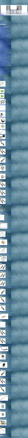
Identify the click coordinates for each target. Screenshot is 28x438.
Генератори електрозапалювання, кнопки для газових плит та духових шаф (7, 57)
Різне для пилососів (2, 65)
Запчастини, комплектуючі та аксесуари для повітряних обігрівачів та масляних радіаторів (8, 69)
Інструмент (1, 74)
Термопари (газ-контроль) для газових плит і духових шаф (5, 59)
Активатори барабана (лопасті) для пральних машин (5, 36)
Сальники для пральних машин (3, 27)
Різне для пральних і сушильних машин (3, 31)
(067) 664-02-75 (2, 15)
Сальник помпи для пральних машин (3, 38)
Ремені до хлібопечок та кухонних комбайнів (4, 73)
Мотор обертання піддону (2, 67)
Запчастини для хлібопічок (2, 72)
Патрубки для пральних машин (3, 40)
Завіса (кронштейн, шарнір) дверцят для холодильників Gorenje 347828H (7, 311)
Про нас (1, 21)
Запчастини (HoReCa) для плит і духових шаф (4, 58)
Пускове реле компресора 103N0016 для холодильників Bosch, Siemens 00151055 (7, 245)
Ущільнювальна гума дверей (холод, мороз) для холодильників (6, 49)
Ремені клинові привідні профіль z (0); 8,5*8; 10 (4, 29)
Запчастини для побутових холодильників (4, 47)
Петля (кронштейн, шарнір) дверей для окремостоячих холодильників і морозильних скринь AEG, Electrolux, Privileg (11, 146)
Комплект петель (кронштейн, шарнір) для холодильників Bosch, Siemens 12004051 (8, 212)
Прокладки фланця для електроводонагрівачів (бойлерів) (5, 53)
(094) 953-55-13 (2, 14)
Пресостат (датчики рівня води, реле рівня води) (4, 43)
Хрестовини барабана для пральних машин (4, 33)
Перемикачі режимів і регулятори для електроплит (4, 60)
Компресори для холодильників (3, 139)
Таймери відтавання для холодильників (3, 50)
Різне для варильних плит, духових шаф (3, 63)
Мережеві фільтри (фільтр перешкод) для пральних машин (5, 37)
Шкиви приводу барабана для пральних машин (4, 41)
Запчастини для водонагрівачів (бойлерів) (4, 52)
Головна (1, 20)
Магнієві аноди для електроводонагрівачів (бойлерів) (5, 54)
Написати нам (1, 79)
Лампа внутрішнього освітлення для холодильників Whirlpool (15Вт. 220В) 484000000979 (8, 319)
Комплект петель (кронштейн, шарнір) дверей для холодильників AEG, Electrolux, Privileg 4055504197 (9, 384)
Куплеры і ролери (1, 68)
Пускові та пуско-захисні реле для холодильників (4, 129)
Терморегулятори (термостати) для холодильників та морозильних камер (7, 48)
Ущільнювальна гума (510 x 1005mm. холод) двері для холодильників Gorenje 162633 (8, 220)
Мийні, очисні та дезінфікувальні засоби (4, 70)
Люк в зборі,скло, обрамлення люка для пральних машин (5, 39)
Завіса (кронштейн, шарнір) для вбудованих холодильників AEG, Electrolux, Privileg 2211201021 (9, 376)
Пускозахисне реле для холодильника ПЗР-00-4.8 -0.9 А (5, 179)
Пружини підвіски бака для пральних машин (4, 42)
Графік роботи (1, 80)
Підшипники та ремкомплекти (3, 25)
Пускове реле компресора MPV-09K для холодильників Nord (5, 417)
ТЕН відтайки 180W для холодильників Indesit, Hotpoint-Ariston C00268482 (7, 253)
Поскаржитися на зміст (17, 436)
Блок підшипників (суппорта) (3, 35)
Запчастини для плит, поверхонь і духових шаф (4, 55)
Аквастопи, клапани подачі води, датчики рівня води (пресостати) (6, 45)
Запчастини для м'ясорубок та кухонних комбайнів (5, 71)
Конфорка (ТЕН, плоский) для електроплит (4, 62)
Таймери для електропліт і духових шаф (3, 56)
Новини (1, 22)
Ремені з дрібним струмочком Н (3, 30)
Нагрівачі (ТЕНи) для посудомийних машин (4, 44)
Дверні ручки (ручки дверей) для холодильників (4, 51)
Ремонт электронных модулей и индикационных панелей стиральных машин (7, 87)
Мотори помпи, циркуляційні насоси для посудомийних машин (6, 46)
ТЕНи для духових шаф (2, 61)
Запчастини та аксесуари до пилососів (3, 64)
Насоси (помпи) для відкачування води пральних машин (5, 32)
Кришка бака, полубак (2, 26)
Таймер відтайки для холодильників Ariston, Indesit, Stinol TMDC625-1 (6, 409)
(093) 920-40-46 (2, 14)
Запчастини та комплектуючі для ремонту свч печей (5, 66)
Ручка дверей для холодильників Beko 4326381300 (4, 351)
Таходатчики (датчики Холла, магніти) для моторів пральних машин (6, 34)
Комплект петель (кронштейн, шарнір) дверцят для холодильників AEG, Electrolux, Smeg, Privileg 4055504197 (10, 286)
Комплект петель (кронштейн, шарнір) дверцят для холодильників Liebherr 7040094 (8, 278)
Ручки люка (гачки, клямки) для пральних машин (4, 28)
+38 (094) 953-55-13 (2, 77)
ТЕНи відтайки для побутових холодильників (4, 93)
